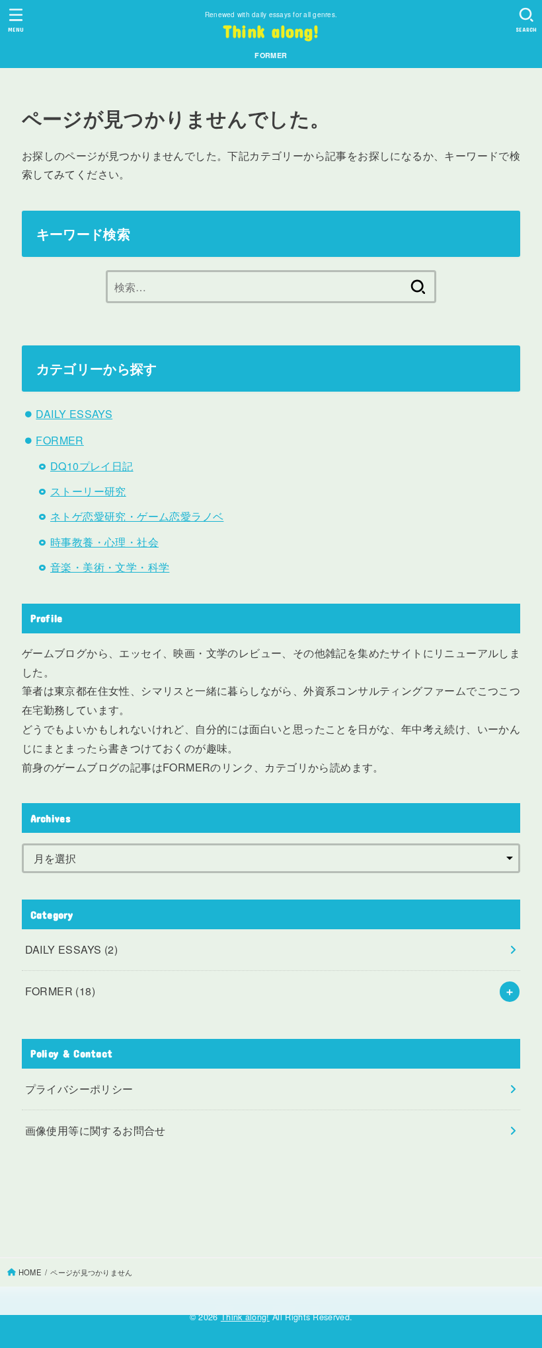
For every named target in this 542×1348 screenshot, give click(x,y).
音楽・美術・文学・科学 (109, 567)
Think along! (271, 31)
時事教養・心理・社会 (104, 542)
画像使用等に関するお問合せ (95, 1130)
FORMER (270, 55)
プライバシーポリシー (79, 1088)
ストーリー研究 (88, 491)
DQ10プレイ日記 (92, 466)
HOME (30, 1272)
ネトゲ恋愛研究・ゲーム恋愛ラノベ (136, 516)
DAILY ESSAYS (74, 413)
